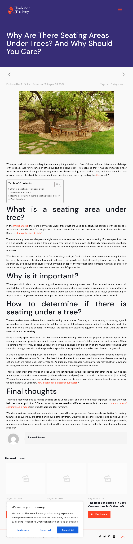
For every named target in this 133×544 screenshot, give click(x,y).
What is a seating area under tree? (27, 189)
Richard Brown (31, 84)
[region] (45, 519)
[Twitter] (105, 536)
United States (20, 225)
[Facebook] (100, 536)
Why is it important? (20, 192)
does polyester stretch (28, 233)
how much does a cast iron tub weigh (58, 382)
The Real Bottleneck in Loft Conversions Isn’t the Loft (107, 504)
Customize (22, 530)
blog (98, 175)
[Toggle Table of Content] (56, 184)
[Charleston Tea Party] (18, 9)
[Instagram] (114, 536)
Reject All (45, 530)
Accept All (68, 530)
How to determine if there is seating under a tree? (35, 195)
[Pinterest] (109, 536)
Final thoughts (18, 199)
